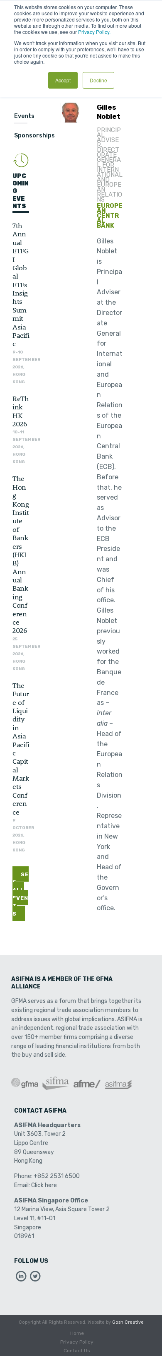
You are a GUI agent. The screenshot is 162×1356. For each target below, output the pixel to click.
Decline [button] (98, 80)
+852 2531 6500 (57, 1176)
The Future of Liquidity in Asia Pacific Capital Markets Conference (20, 748)
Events (24, 116)
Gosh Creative (128, 1322)
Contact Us (77, 1351)
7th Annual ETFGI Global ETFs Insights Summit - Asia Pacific (20, 284)
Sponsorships (34, 135)
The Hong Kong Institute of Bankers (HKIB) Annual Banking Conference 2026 (20, 554)
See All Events (20, 894)
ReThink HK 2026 (20, 411)
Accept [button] (63, 80)
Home (77, 1333)
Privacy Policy (76, 1342)
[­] (21, 1278)
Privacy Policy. (94, 31)
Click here (44, 1185)
